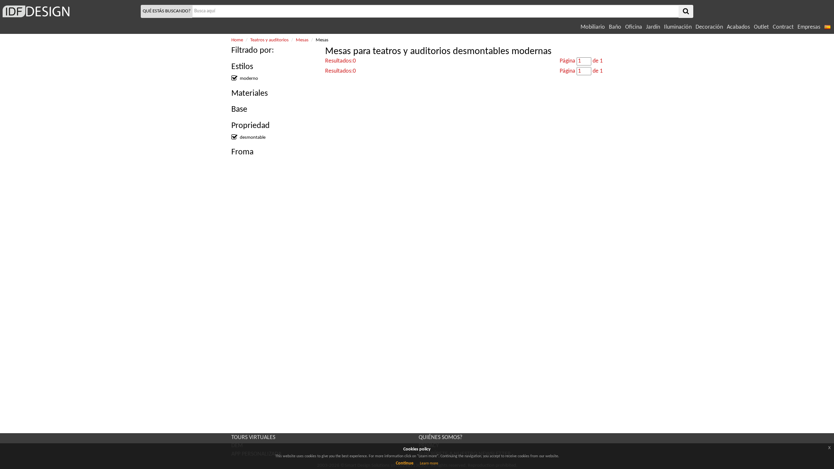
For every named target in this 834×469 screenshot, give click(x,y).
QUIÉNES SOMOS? (440, 437)
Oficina (633, 27)
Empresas (809, 27)
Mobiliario (593, 27)
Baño (615, 27)
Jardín (653, 27)
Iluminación (678, 27)
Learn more (429, 463)
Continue (404, 463)
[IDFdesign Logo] (69, 11)
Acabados (738, 27)
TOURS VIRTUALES (253, 437)
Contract (783, 27)
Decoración (709, 27)
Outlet (761, 27)
